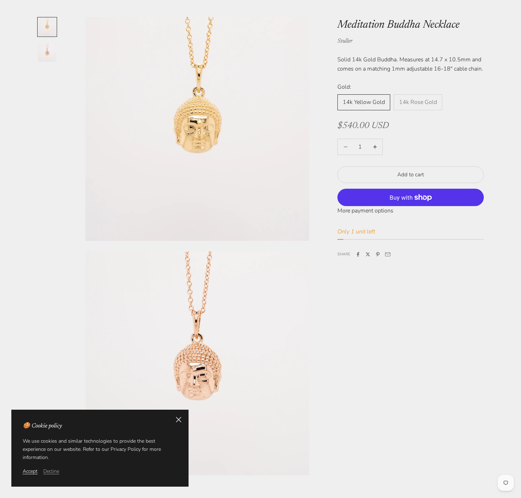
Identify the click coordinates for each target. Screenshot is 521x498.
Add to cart (410, 174)
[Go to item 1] (47, 27)
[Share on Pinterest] (378, 254)
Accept (30, 471)
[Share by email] (388, 254)
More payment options (365, 211)
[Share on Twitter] (368, 254)
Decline (51, 471)
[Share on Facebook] (358, 254)
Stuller (344, 41)
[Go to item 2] (47, 52)
